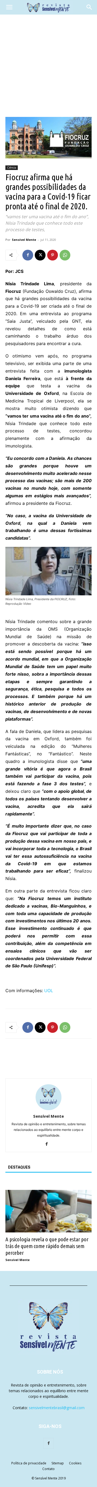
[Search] (89, 7)
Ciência (11, 167)
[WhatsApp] (65, 255)
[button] (9, 7)
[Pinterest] (52, 255)
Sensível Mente (24, 240)
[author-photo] (48, 1108)
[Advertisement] (48, 65)
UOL (48, 990)
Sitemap (57, 1463)
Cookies (75, 1463)
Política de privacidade (28, 1463)
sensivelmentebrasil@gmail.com (57, 1407)
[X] (40, 255)
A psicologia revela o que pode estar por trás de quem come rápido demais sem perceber (46, 1246)
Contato (48, 1469)
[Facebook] (27, 255)
